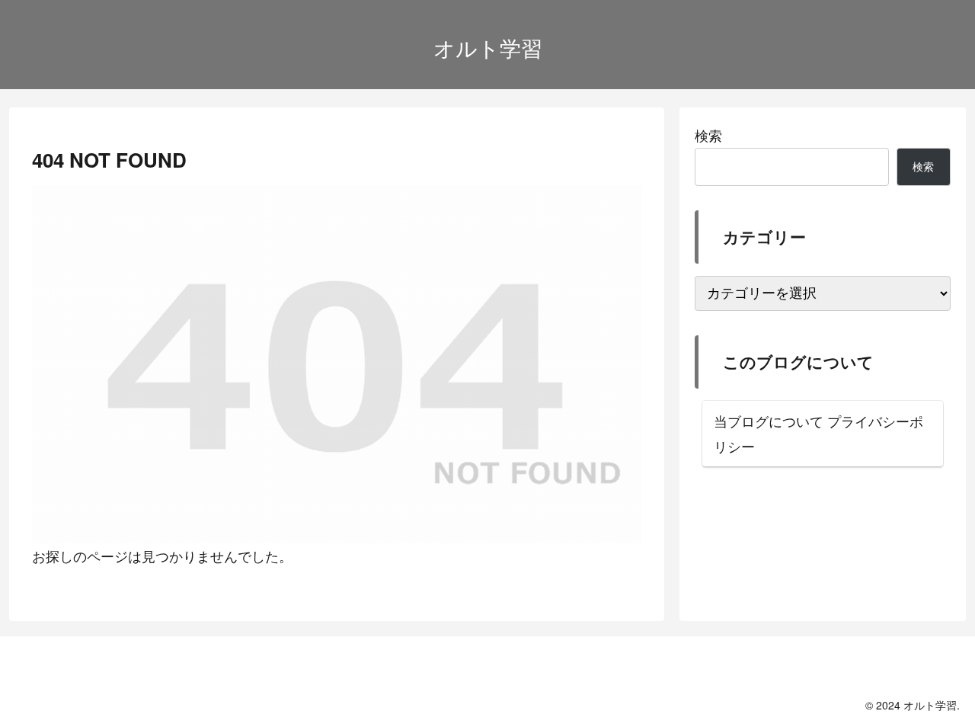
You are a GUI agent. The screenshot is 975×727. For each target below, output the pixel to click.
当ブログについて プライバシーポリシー (818, 433)
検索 (708, 135)
